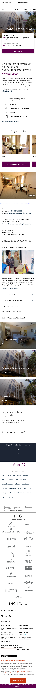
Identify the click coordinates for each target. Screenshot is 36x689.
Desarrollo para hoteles (26, 628)
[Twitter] (6, 615)
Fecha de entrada (8, 35)
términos (8, 669)
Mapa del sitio (5, 641)
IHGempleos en (23, 625)
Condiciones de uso (7, 634)
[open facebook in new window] (13, 465)
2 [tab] (17, 197)
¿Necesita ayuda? (6, 632)
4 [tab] (19, 197)
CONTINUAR (18, 680)
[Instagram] (10, 615)
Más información (7, 91)
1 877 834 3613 (23, 649)
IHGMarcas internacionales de (9, 628)
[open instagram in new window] (17, 465)
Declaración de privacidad (12, 672)
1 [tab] (15, 197)
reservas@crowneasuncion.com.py (18, 213)
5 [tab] (20, 197)
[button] (33, 3)
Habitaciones (16, 9)
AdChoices (22, 634)
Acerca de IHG (5, 625)
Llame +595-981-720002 (10, 289)
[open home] (1, 508)
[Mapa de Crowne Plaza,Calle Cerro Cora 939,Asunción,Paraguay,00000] (16, 203)
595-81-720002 (16, 211)
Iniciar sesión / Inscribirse (24, 3)
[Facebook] (2, 615)
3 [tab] (18, 197)
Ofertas (5, 9)
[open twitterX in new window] (22, 465)
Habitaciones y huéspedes (11, 43)
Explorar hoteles (23, 632)
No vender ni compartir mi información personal (26, 638)
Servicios (27, 9)
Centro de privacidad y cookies (8, 638)
